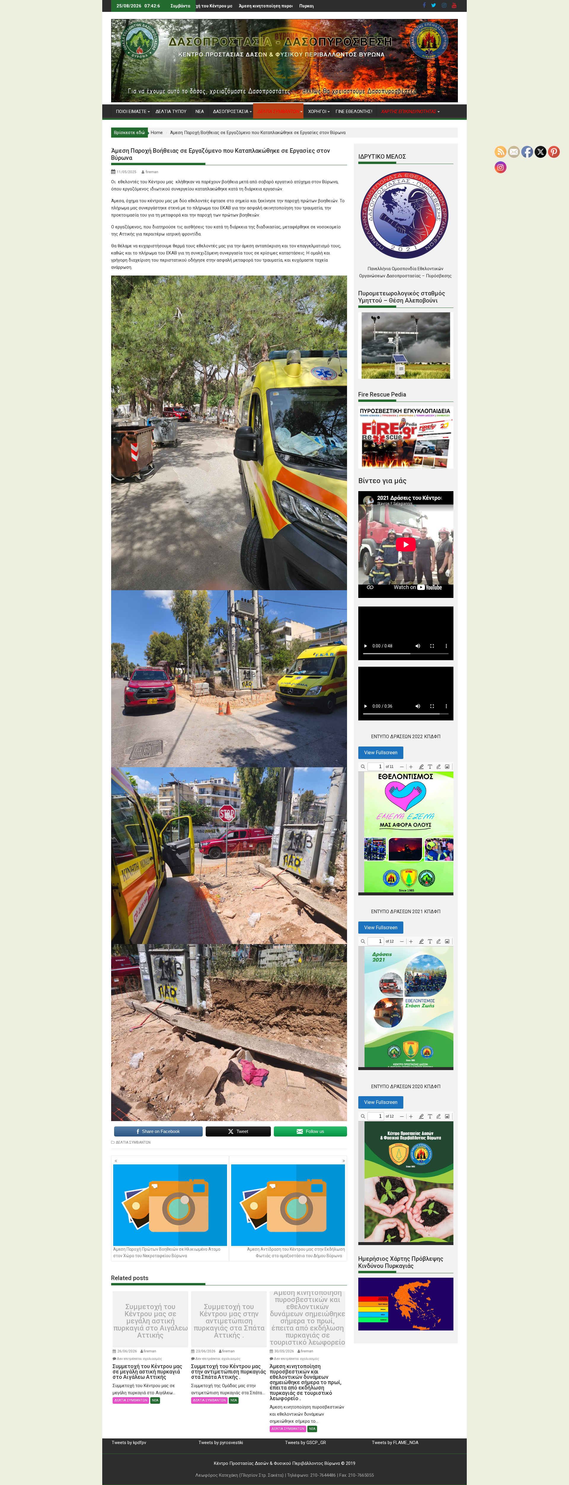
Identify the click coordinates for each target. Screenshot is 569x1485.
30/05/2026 (284, 1351)
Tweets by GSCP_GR (305, 1442)
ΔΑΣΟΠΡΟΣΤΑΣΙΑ (230, 111)
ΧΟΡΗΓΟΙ (317, 111)
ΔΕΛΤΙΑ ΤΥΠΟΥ (171, 111)
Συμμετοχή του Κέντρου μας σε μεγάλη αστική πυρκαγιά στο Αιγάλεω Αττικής (150, 1321)
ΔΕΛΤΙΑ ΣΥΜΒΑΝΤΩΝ (133, 1142)
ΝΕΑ (200, 111)
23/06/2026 (205, 1351)
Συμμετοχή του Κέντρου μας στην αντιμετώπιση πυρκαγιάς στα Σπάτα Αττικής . (229, 1321)
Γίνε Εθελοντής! (353, 111)
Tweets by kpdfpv (129, 1442)
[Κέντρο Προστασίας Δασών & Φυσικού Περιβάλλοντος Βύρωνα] (284, 101)
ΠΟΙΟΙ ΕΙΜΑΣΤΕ (131, 111)
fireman (152, 172)
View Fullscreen (380, 752)
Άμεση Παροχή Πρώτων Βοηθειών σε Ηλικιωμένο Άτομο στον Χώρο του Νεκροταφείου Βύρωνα (166, 1252)
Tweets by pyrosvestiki (221, 1442)
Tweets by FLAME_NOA (395, 1442)
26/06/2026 (127, 1351)
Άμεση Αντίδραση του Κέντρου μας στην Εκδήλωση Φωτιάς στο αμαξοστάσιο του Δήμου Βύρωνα (296, 1252)
